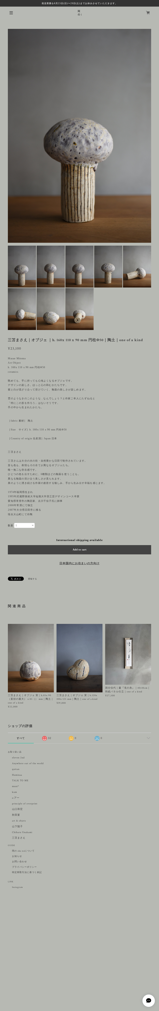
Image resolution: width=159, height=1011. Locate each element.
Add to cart (80, 549)
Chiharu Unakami (22, 832)
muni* (15, 786)
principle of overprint (26, 803)
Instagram (17, 887)
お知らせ (17, 856)
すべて (21, 738)
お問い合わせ (19, 861)
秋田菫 (16, 815)
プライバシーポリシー (24, 867)
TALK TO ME (20, 780)
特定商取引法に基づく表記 (27, 872)
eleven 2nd (18, 757)
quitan (15, 769)
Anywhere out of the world (28, 763)
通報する (32, 579)
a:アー (15, 797)
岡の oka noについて (23, 851)
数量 (10, 525)
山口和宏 (17, 809)
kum (14, 792)
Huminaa (17, 775)
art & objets (19, 820)
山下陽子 (17, 826)
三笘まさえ (18, 837)
